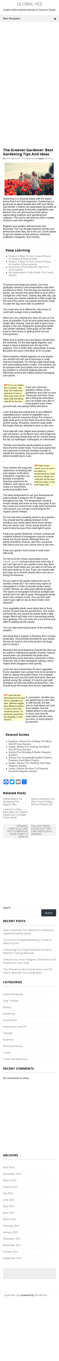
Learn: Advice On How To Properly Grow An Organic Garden (28, 770)
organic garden (11, 561)
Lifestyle (8, 1033)
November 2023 (12, 1173)
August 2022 (10, 1186)
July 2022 (8, 1193)
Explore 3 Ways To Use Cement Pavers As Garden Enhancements (30, 257)
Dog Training (10, 1000)
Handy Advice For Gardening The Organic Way (12, 802)
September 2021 (12, 1258)
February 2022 (11, 1225)
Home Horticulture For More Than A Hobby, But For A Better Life (43, 802)
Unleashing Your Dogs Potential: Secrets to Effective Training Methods (27, 951)
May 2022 (8, 1206)
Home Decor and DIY (15, 1026)
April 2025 (8, 1167)
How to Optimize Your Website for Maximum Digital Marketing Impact (28, 931)
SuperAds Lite (12, 1295)
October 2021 (10, 1251)
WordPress (40, 1295)
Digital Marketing (13, 994)
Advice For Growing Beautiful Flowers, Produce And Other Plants (31, 759)
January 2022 (10, 1232)
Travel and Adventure (15, 1059)
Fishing (7, 1007)
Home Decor (10, 1020)
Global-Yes (29, 4)
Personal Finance (12, 1046)
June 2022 (8, 1199)
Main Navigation (12, 18)
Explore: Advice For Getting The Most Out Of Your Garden (30, 742)
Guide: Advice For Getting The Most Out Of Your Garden (29, 748)
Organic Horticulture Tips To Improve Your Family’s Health (17, 831)
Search (7, 907)
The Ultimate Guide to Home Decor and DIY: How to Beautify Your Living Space (28, 971)
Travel (6, 1052)
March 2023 (9, 1180)
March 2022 (9, 1219)
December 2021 (12, 1238)
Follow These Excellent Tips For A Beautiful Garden (41, 830)
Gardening (32, 158)
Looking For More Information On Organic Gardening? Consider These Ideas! (15, 813)
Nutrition (8, 1039)
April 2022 (8, 1212)
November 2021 (12, 1245)
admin (8, 158)
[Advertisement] (29, 57)
